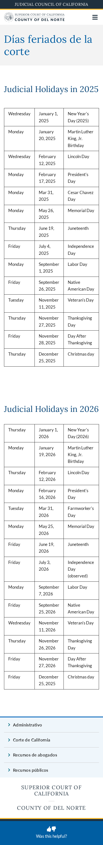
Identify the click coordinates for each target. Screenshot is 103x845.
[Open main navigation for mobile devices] (95, 17)
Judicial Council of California (51, 4)
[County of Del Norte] (34, 20)
